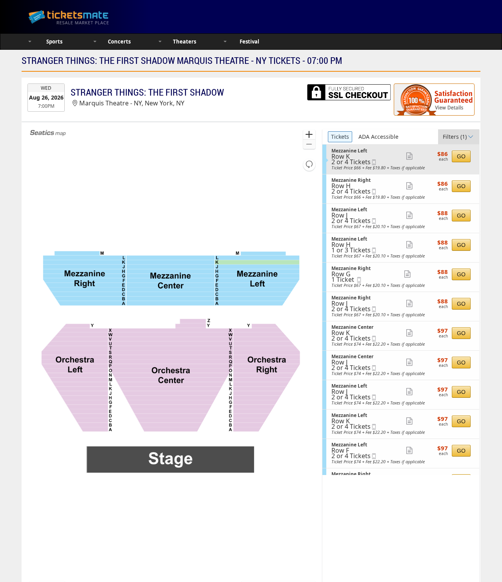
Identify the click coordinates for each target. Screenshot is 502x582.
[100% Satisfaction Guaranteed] (434, 99)
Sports (54, 41)
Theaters (184, 41)
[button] (309, 135)
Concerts (119, 41)
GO (461, 156)
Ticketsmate (105, 16)
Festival (249, 41)
